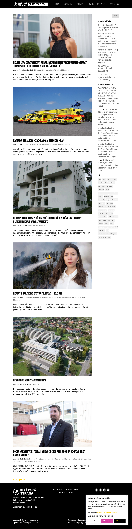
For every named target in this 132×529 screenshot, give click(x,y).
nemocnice (111, 210)
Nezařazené (53, 144)
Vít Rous (74, 297)
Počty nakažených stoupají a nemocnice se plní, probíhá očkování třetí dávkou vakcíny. (49, 453)
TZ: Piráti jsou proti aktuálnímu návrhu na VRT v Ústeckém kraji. (107, 77)
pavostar (101, 128)
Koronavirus (48, 459)
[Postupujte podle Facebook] (96, 490)
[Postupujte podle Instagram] (104, 490)
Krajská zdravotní (50, 70)
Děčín (114, 179)
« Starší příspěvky (19, 479)
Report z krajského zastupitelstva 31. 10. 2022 (37, 293)
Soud (105, 217)
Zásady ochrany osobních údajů (25, 507)
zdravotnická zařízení (112, 227)
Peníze (106, 213)
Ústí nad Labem (102, 237)
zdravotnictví (101, 230)
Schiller (100, 217)
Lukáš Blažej (101, 203)
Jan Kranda (30, 459)
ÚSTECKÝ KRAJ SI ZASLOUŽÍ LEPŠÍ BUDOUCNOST (105, 68)
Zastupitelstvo (29, 461)
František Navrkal (102, 183)
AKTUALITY (90, 4)
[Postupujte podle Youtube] (108, 490)
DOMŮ (57, 4)
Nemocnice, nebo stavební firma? (29, 380)
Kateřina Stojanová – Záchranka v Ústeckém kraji (38, 141)
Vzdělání (100, 223)
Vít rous (106, 223)
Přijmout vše (119, 521)
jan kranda (109, 186)
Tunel (99, 220)
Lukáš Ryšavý (60, 297)
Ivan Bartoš (111, 183)
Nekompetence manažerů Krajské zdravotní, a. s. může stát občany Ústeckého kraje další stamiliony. (47, 220)
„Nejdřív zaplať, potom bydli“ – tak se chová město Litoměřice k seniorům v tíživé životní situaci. (108, 165)
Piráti (18, 144)
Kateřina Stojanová (22, 70)
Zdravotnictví (65, 70)
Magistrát (100, 206)
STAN (110, 217)
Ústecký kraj (58, 70)
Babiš (104, 179)
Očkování (100, 213)
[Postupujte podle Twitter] (100, 490)
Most (99, 210)
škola (109, 237)
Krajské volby (101, 200)
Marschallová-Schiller (110, 206)
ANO (99, 179)
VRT (113, 220)
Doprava (109, 179)
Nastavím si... (94, 521)
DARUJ (112, 4)
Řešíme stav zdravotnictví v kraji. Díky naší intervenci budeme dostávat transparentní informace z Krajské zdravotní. (50, 64)
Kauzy (110, 193)
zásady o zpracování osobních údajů (107, 512)
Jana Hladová (101, 186)
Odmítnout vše (107, 521)
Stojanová (115, 217)
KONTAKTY (101, 4)
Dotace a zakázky (40, 70)
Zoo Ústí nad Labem (103, 234)
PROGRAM (79, 4)
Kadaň (29, 384)
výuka (111, 223)
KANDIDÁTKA (67, 4)
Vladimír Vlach (81, 297)
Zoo (107, 230)
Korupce (100, 196)
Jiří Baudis (30, 297)
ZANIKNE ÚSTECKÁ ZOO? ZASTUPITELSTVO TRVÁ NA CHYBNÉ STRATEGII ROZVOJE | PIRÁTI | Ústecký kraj (107, 93)
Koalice (116, 193)
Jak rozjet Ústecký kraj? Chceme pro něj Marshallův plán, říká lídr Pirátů (108, 27)
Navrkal (104, 210)
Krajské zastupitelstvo (43, 144)
